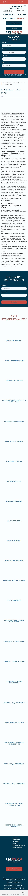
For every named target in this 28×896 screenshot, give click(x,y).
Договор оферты (17, 847)
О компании (16, 841)
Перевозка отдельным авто (14, 703)
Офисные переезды (14, 521)
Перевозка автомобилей (14, 560)
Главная (3, 894)
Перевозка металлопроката (14, 784)
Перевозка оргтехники (14, 380)
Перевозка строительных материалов (14, 621)
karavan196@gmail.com (14, 862)
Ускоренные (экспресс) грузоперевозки (14, 804)
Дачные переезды (14, 481)
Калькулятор (13, 894)
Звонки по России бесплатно (14, 860)
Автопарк (7, 894)
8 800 (14, 32)
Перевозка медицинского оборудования (14, 743)
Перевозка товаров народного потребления (14, 401)
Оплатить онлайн (21, 10)
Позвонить (14, 28)
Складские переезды (14, 340)
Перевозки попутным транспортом (14, 682)
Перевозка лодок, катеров (14, 722)
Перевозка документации (14, 764)
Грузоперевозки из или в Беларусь (14, 825)
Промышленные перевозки (14, 360)
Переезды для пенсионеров (14, 641)
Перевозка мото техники (14, 441)
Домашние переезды (14, 501)
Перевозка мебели (14, 600)
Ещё (23, 894)
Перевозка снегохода (14, 461)
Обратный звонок (15, 23)
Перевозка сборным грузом (14, 661)
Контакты (18, 894)
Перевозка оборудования (14, 421)
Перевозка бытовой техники (14, 580)
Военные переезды (14, 541)
